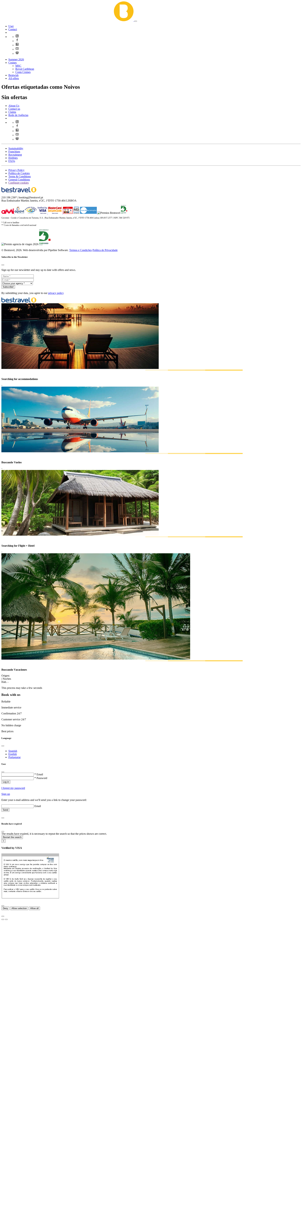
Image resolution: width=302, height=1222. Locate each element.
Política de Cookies (19, 173)
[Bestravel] (67, 20)
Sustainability (15, 148)
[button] (11, 26)
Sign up (5, 793)
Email (37, 806)
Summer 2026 (16, 59)
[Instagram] (17, 36)
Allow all (34, 908)
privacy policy (56, 293)
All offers (13, 78)
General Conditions (19, 179)
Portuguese (14, 757)
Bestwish (13, 75)
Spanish (12, 750)
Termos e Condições (80, 250)
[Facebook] (17, 40)
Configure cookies (18, 182)
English (12, 754)
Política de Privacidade (105, 250)
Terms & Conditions (19, 176)
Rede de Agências (18, 115)
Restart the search (12, 837)
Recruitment (15, 154)
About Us (13, 105)
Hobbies (13, 157)
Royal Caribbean (24, 68)
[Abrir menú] (135, 21)
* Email (38, 774)
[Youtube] (17, 49)
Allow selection (19, 908)
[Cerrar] (2, 905)
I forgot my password (13, 788)
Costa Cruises (23, 72)
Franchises (14, 151)
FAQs (11, 161)
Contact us (14, 108)
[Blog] (17, 53)
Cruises (12, 62)
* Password (40, 778)
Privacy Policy (16, 170)
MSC (18, 65)
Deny (5, 908)
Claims (12, 111)
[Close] (2, 264)
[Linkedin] (17, 45)
